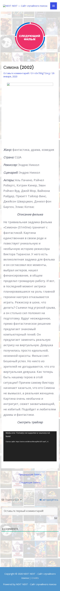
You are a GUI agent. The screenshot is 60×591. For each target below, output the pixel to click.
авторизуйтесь (50, 499)
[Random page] (30, 37)
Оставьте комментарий (16, 73)
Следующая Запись (30, 482)
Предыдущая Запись (30, 474)
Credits (35, 577)
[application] (29, 446)
